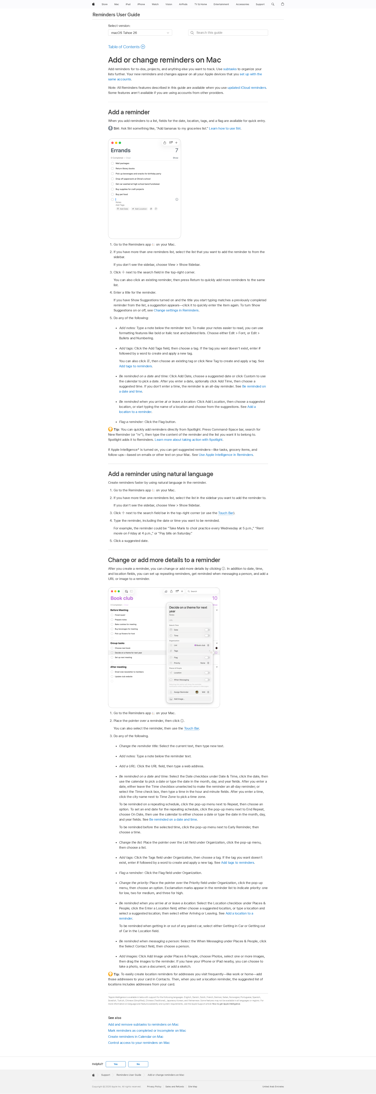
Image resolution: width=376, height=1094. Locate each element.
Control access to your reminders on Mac (139, 1043)
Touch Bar (225, 513)
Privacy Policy (154, 1086)
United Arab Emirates (273, 1086)
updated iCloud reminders (247, 88)
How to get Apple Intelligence (226, 1003)
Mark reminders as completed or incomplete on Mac (147, 1030)
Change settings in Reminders (176, 310)
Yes (116, 1064)
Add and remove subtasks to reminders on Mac (143, 1024)
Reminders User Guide (116, 14)
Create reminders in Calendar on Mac (136, 1037)
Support (105, 1075)
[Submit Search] (192, 33)
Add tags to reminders (135, 366)
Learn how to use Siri (224, 128)
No (138, 1064)
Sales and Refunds (174, 1086)
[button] (273, 4)
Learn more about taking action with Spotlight (188, 440)
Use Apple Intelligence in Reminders (226, 455)
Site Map (192, 1086)
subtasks (230, 69)
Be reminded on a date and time (173, 819)
